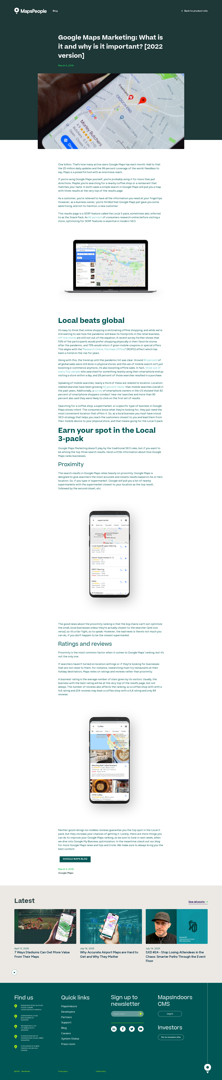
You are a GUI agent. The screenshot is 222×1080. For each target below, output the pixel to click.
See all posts (196, 901)
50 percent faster (114, 387)
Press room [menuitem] (68, 1044)
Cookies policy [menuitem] (101, 1071)
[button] (14, 972)
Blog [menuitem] (64, 1028)
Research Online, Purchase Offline (104, 349)
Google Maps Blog (75, 859)
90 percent (150, 360)
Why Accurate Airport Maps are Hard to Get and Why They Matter (109, 954)
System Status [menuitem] (70, 1038)
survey (98, 390)
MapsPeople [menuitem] (25, 1071)
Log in (170, 1013)
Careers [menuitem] (66, 1033)
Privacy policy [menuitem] (63, 1071)
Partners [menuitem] (66, 1017)
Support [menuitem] (66, 1022)
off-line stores (67, 337)
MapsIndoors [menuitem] (69, 1006)
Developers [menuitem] (68, 1011)
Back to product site (196, 10)
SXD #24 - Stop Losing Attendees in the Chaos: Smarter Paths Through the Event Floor (175, 956)
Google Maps (65, 872)
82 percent (95, 217)
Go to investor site (171, 1037)
